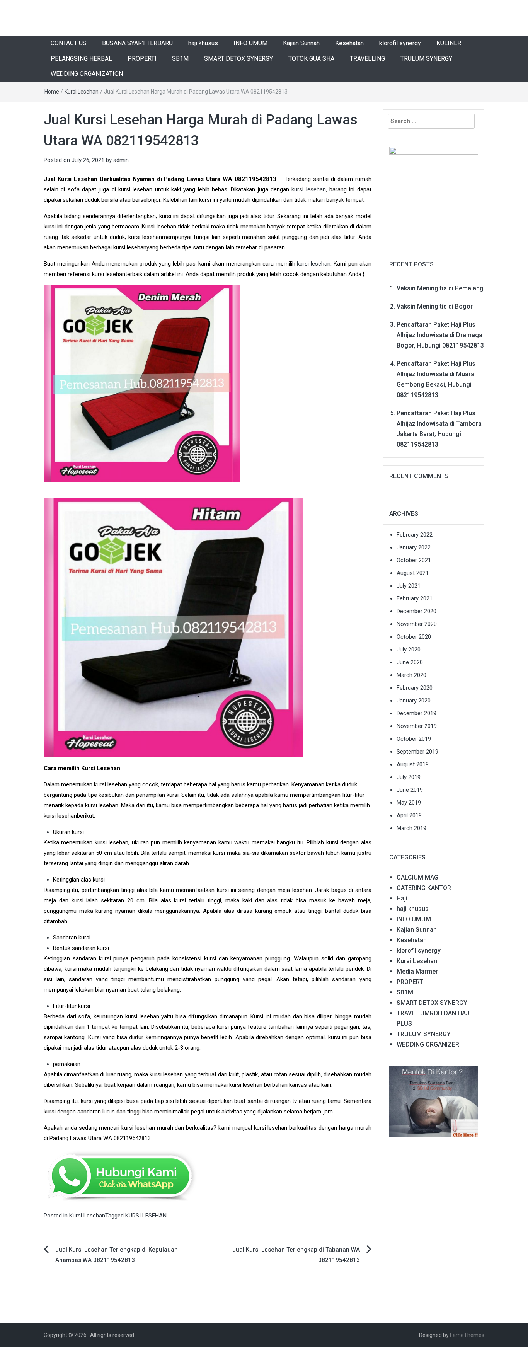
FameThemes (467, 1335)
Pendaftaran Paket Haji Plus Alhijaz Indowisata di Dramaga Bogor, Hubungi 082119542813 (440, 335)
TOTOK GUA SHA (311, 58)
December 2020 (416, 611)
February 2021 (415, 598)
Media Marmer (417, 971)
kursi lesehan (308, 189)
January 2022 (414, 547)
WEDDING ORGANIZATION (87, 73)
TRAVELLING (367, 58)
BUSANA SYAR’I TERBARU (137, 43)
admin (121, 160)
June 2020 (410, 662)
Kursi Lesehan (82, 92)
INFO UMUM (250, 43)
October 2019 (414, 738)
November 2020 (417, 624)
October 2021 (414, 560)
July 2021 (409, 585)
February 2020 (415, 687)
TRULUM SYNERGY (426, 58)
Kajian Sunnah (301, 43)
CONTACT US (69, 43)
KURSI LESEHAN (146, 1215)
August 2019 (413, 764)
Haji (402, 898)
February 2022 (415, 534)
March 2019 (411, 828)
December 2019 (416, 713)
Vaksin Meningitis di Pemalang (440, 288)
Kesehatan (349, 43)
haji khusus (203, 43)
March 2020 (411, 675)
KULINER (448, 43)
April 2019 (409, 815)
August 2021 (413, 572)
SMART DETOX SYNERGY (238, 58)
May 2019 (409, 802)
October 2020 (414, 636)
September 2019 (417, 751)
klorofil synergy (400, 43)
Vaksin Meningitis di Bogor (435, 306)
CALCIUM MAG (417, 877)
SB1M (180, 58)
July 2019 (409, 777)
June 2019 (410, 789)
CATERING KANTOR (424, 888)
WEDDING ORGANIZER (428, 1044)
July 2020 (409, 649)
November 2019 (417, 726)
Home (51, 92)
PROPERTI (142, 58)
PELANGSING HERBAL (81, 58)
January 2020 (414, 700)
